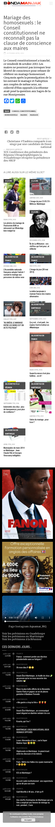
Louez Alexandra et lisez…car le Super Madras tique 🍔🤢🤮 (31, 741)
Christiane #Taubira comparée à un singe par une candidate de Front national (29, 144)
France (19, 654)
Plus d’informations (36, 817)
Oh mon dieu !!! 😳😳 (25, 667)
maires (23, 115)
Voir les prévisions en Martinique (23, 636)
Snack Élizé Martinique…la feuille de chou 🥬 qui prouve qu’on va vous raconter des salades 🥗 (34, 678)
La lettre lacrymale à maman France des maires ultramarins (40, 294)
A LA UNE (8, 181)
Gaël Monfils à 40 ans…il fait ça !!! (29, 792)
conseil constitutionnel (24, 111)
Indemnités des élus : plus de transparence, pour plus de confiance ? (14, 409)
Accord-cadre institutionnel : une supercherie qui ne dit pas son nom (34, 782)
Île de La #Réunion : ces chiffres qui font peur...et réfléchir (39, 246)
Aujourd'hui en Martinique (37, 306)
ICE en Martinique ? (24, 773)
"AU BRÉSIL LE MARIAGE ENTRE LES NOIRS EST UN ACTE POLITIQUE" (14, 325)
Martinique (21, 664)
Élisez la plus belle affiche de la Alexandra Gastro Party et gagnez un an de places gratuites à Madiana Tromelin (33, 691)
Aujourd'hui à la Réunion (12, 386)
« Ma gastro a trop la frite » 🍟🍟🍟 (31, 702)
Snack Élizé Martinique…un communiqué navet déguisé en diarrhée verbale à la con (33, 711)
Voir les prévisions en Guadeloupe (23, 633)
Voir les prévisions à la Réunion (21, 639)
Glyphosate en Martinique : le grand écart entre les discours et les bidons (32, 752)
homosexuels (11, 115)
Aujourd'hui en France (11, 259)
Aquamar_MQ (37, 626)
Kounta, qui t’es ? (23, 721)
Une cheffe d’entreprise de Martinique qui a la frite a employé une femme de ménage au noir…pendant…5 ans (34, 802)
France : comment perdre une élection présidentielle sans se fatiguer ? (31, 658)
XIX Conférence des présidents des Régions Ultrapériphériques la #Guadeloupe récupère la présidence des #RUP (27, 156)
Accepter (28, 820)
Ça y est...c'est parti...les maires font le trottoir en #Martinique (39, 325)
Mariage (34, 115)
